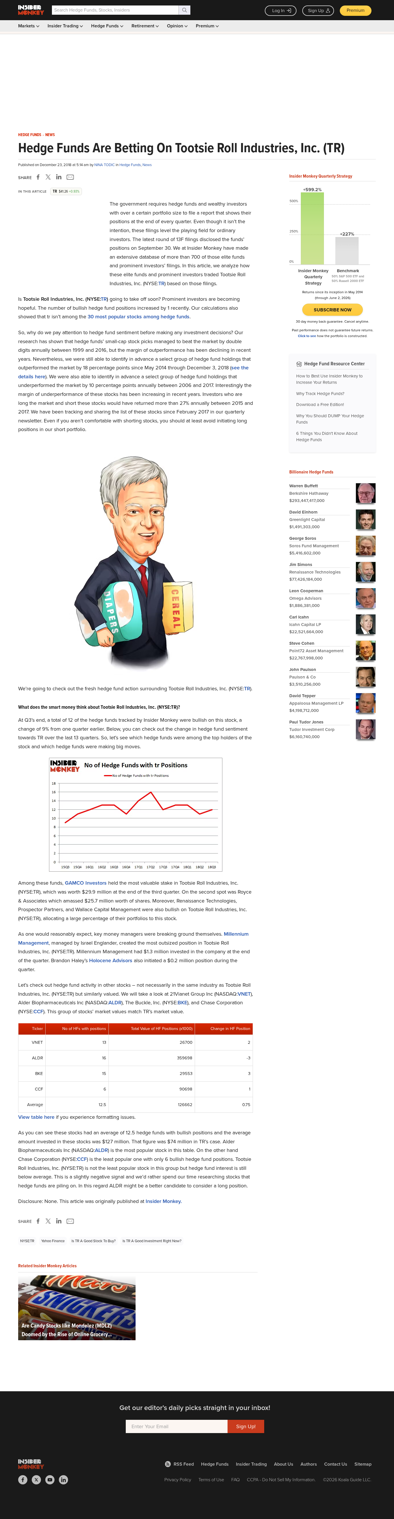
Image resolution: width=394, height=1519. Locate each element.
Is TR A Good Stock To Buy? (94, 1241)
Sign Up (316, 10)
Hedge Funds (105, 25)
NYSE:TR (27, 1241)
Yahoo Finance (53, 1241)
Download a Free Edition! (320, 404)
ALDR (114, 1002)
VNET (244, 994)
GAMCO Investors (86, 883)
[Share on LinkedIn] (58, 177)
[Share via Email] (69, 177)
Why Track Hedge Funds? (320, 393)
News (50, 135)
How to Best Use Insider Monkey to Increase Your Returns (329, 379)
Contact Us (335, 1464)
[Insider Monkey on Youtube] (52, 1479)
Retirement (143, 25)
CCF (38, 1011)
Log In (278, 10)
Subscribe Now (333, 310)
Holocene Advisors (110, 960)
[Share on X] (49, 177)
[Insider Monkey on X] (38, 1479)
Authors (309, 1464)
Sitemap (363, 1464)
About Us (283, 1464)
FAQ (235, 1479)
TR (161, 283)
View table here (36, 1117)
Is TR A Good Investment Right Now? (152, 1241)
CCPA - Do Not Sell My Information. (281, 1479)
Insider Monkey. (164, 1201)
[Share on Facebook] (39, 177)
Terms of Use (211, 1479)
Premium (356, 10)
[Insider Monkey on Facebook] (25, 1479)
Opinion (175, 25)
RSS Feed (184, 1464)
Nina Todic (105, 165)
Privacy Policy (177, 1479)
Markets (27, 25)
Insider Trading (64, 25)
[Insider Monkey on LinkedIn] (65, 1479)
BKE (182, 1002)
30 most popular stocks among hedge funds (139, 316)
